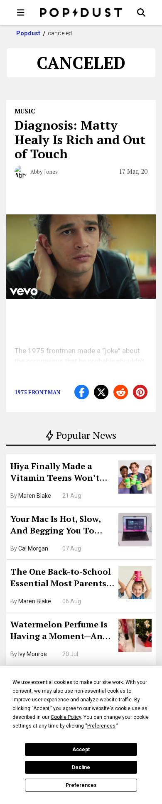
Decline (81, 767)
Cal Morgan (33, 548)
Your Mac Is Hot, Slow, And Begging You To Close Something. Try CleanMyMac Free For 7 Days (58, 525)
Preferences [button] (101, 726)
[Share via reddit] (120, 392)
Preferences (81, 785)
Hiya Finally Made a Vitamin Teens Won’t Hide (54, 472)
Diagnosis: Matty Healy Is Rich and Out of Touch (80, 139)
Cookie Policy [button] (66, 717)
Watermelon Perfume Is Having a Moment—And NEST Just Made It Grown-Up (59, 631)
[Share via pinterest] (140, 392)
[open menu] (20, 12)
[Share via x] (101, 392)
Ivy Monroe (32, 654)
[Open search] (141, 12)
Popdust (28, 33)
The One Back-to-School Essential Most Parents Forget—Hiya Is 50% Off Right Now (60, 578)
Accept (81, 749)
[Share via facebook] (81, 392)
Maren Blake (34, 495)
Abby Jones (44, 171)
